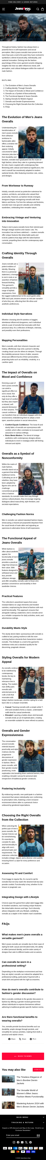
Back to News (24, 1056)
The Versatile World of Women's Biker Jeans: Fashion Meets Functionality (30, 1093)
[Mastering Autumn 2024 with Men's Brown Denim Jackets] (8, 1105)
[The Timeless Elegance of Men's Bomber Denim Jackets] (8, 1078)
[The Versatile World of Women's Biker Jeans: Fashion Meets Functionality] (8, 1092)
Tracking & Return (22, 1122)
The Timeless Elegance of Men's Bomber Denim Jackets (29, 1080)
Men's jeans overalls (19, 52)
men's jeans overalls (16, 227)
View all (38, 1069)
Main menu (22, 1117)
